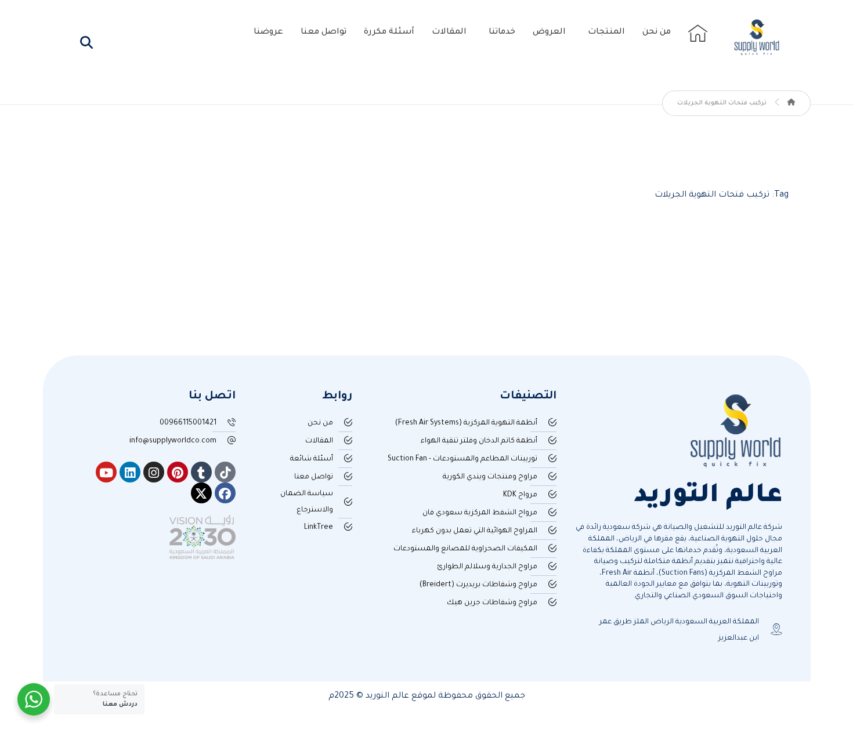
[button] (86, 42)
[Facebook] (225, 492)
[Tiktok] (225, 472)
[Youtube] (106, 472)
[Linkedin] (130, 472)
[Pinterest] (177, 472)
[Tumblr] (201, 472)
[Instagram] (153, 472)
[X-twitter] (201, 492)
